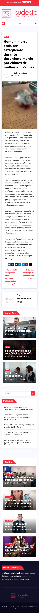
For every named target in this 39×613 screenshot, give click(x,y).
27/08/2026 (11, 483)
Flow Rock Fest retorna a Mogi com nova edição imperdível (19, 550)
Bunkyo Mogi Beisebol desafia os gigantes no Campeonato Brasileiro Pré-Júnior (18, 443)
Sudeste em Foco (20, 73)
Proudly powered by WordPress (13, 606)
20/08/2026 (11, 553)
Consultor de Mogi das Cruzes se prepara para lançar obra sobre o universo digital (17, 417)
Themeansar (19, 609)
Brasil (6, 36)
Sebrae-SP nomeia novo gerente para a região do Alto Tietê (17, 526)
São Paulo (9, 473)
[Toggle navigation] (20, 23)
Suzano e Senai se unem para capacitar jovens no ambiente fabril (19, 479)
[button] (36, 23)
